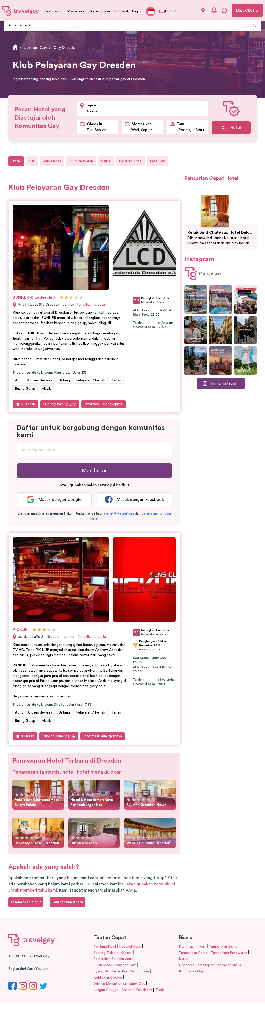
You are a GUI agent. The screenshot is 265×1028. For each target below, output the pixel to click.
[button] (118, 513)
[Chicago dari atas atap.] (195, 360)
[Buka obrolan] (224, 10)
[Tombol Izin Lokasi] (203, 10)
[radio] (61, 297)
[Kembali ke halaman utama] (20, 11)
